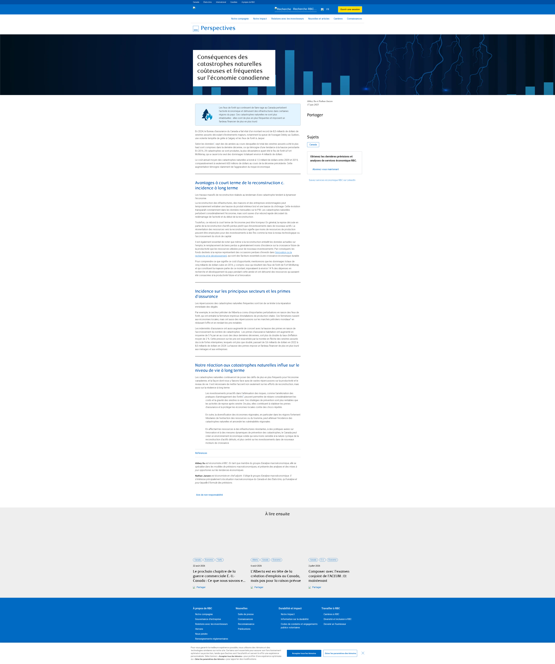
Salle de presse (246, 614)
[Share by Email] (333, 123)
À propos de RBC (248, 2)
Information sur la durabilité (295, 619)
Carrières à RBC (331, 614)
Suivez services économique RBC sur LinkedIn (332, 180)
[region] (277, 653)
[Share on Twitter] (318, 123)
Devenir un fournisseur (335, 624)
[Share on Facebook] (310, 123)
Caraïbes (233, 2)
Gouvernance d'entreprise (208, 619)
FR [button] (328, 9)
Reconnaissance (246, 624)
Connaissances (354, 18)
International (221, 2)
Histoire (199, 629)
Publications (244, 629)
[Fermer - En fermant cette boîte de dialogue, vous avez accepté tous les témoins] (362, 653)
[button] (296, 9)
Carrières (338, 18)
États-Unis (208, 2)
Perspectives (218, 29)
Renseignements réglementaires (211, 638)
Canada (196, 2)
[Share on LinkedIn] (326, 123)
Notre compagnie (240, 18)
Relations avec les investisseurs (287, 18)
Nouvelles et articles (318, 18)
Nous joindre (201, 634)
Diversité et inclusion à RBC (338, 619)
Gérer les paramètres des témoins (340, 653)
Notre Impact (260, 18)
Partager (201, 587)
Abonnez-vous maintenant (325, 169)
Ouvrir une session (350, 9)
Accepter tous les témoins (304, 653)
